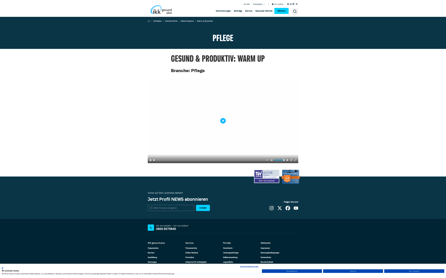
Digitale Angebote (187, 21)
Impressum (265, 248)
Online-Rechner (191, 253)
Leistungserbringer (231, 253)
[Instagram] (271, 209)
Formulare (189, 257)
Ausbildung (152, 257)
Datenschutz (266, 257)
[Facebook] (287, 209)
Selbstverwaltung (230, 257)
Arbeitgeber (157, 21)
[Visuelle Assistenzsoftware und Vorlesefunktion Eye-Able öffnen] (293, 4)
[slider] (208, 160)
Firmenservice (191, 248)
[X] (279, 209)
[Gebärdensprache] (291, 4)
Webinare (281, 11)
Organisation (153, 248)
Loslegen (203, 208)
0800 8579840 (166, 229)
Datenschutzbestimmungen (249, 266)
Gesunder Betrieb (171, 21)
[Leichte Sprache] (288, 4)
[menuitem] (223, 11)
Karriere (151, 253)
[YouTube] (296, 209)
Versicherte (227, 248)
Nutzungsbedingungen (270, 253)
